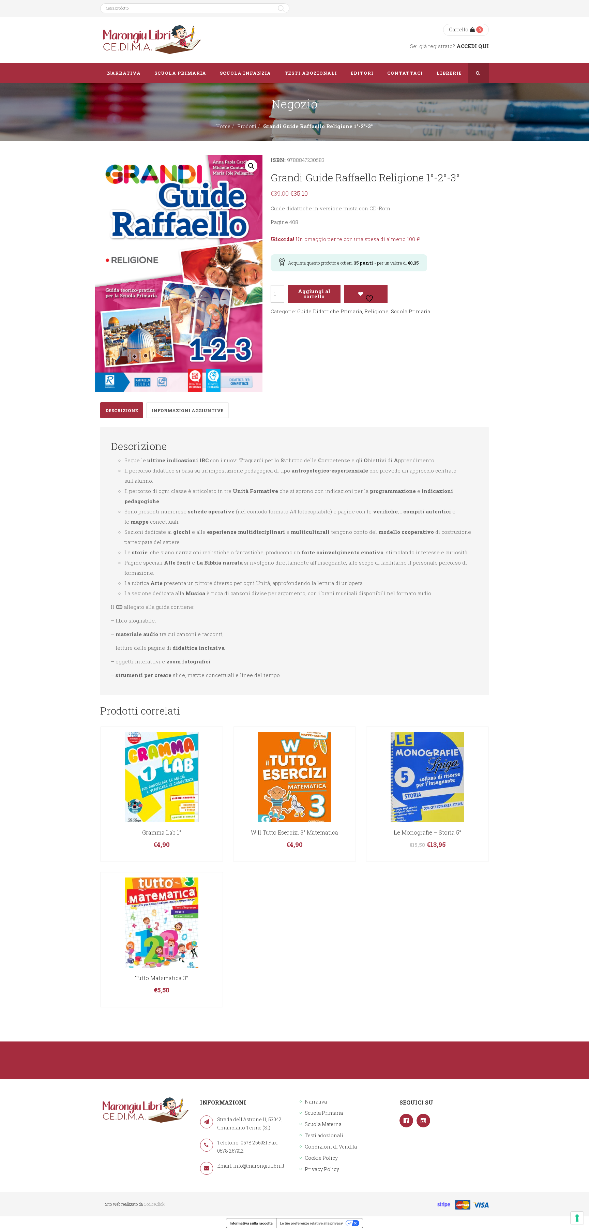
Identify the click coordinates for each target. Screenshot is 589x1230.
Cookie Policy (321, 1158)
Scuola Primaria (410, 311)
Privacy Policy (322, 1169)
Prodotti (246, 126)
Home (223, 126)
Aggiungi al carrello (314, 294)
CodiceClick (154, 1204)
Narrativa (316, 1101)
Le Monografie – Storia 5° (427, 832)
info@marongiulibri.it (258, 1165)
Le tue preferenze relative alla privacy (311, 1223)
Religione (376, 311)
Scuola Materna (323, 1124)
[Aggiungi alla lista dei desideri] (366, 294)
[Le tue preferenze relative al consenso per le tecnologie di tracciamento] (577, 1218)
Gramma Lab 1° (161, 832)
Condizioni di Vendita (331, 1146)
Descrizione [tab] (121, 410)
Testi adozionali (324, 1135)
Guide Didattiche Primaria (329, 311)
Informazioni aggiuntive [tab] (187, 410)
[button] (251, 166)
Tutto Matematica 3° (161, 977)
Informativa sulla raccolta (251, 1223)
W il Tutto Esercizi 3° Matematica (294, 832)
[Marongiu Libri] (151, 40)
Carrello (458, 29)
